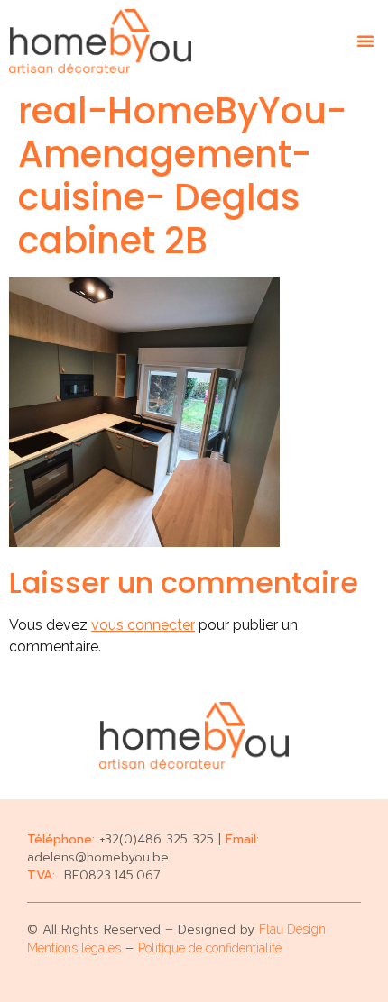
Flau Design (292, 929)
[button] (365, 40)
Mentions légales (74, 948)
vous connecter (143, 624)
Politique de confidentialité (210, 948)
